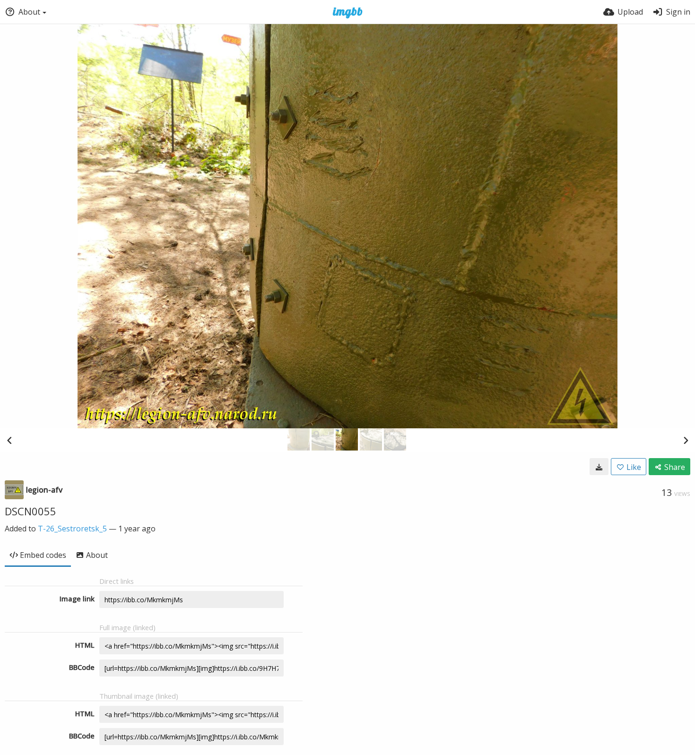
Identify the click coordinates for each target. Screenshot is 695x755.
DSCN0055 (30, 511)
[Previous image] (9, 440)
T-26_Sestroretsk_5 (72, 528)
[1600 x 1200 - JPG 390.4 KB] (599, 466)
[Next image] (685, 440)
